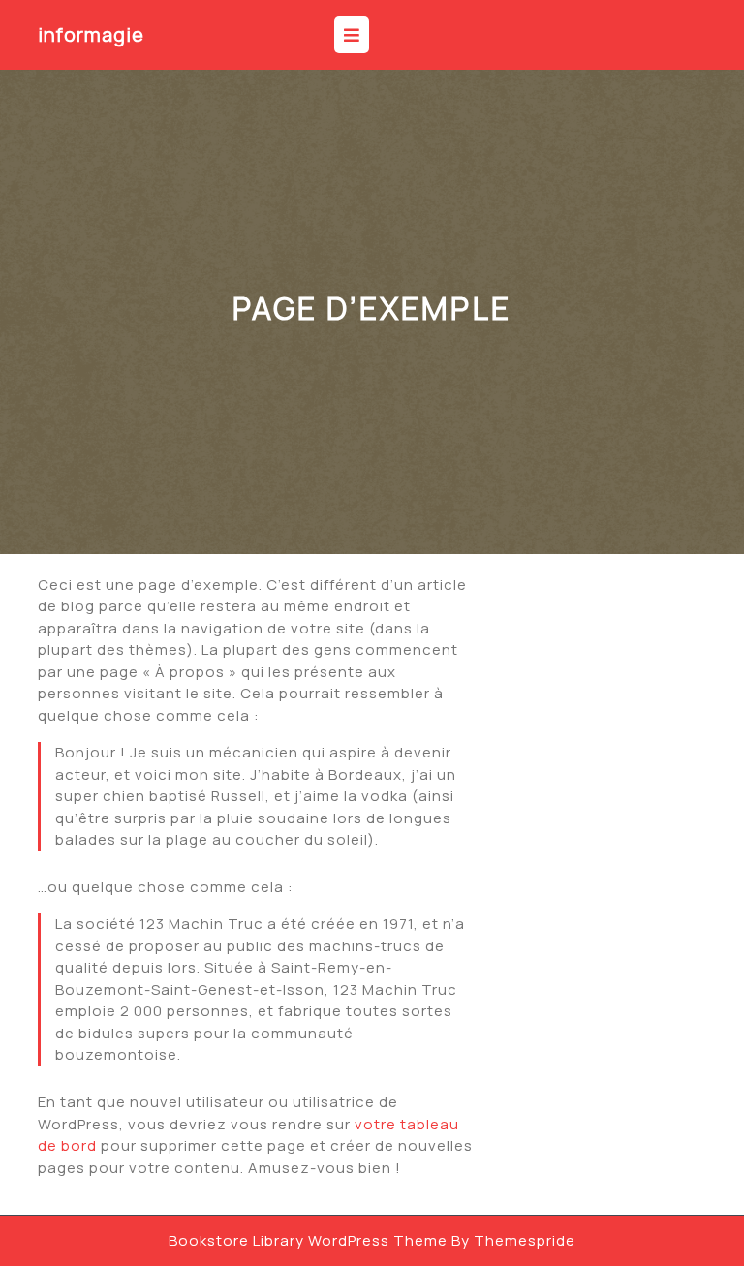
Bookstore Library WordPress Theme (308, 1240)
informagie (91, 34)
